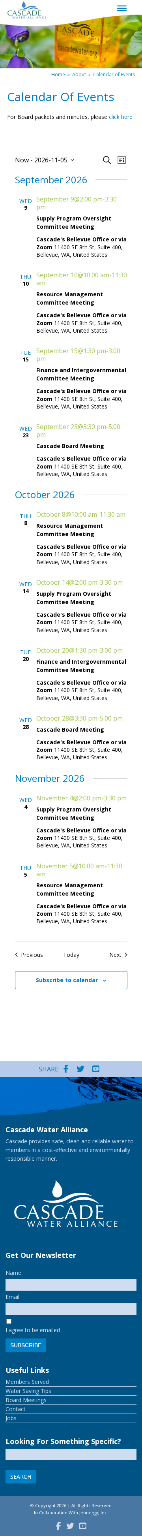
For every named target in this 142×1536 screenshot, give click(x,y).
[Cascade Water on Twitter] (80, 1069)
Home (58, 74)
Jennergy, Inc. (93, 1512)
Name (13, 1272)
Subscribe (25, 1345)
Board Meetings (26, 1400)
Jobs (11, 1418)
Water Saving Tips (28, 1391)
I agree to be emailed (33, 1330)
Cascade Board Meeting (70, 446)
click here (121, 116)
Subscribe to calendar (67, 980)
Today (71, 954)
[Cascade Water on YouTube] (95, 1069)
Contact (16, 1409)
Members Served (27, 1381)
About (79, 74)
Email (12, 1297)
